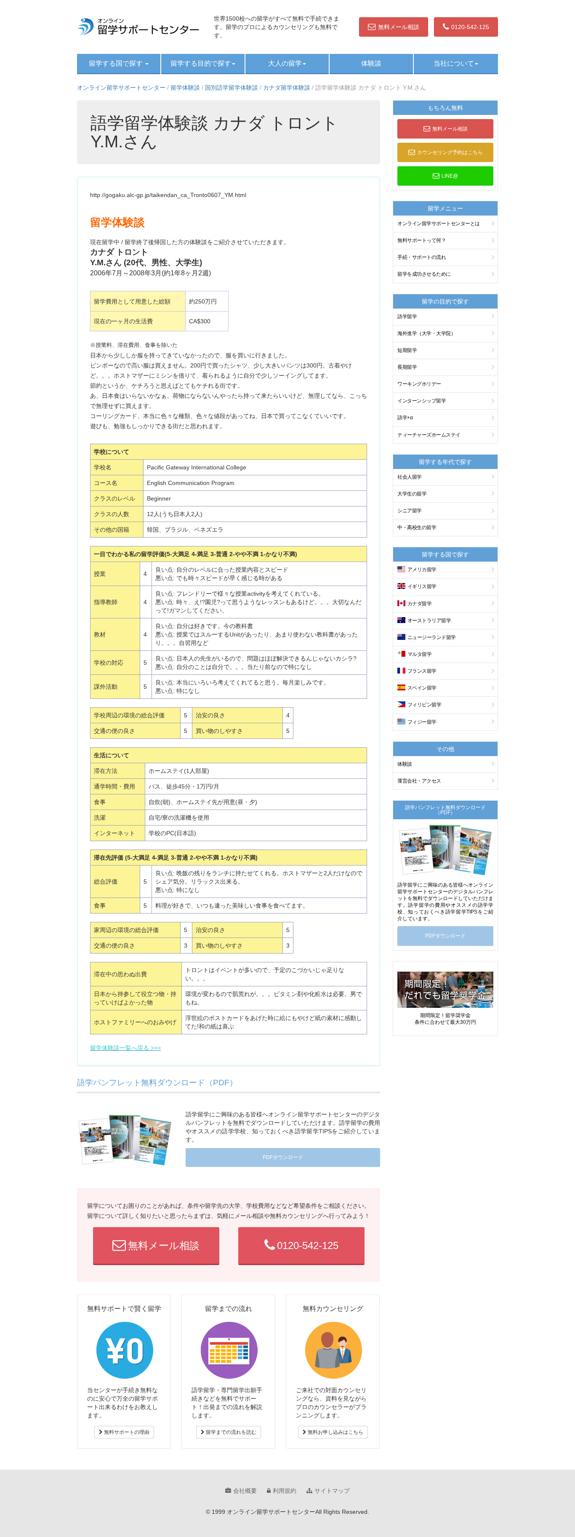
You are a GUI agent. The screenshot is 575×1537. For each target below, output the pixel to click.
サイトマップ (332, 1490)
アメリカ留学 (422, 570)
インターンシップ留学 (421, 401)
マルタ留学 (419, 654)
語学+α (405, 418)
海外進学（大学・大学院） (426, 333)
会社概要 (245, 1490)
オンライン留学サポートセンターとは (438, 223)
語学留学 (407, 317)
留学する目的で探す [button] (200, 63)
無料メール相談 (398, 27)
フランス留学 (422, 671)
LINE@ (450, 176)
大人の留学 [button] (285, 63)
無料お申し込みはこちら (334, 1432)
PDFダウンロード (283, 1157)
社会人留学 (409, 477)
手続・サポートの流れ (421, 257)
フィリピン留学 (424, 705)
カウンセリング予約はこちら (450, 152)
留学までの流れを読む (230, 1432)
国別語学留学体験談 (231, 87)
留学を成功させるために (424, 274)
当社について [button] (454, 63)
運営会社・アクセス (419, 781)
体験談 (371, 63)
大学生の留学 (411, 494)
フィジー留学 (422, 722)
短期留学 (407, 350)
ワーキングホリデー (419, 384)
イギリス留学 (422, 586)
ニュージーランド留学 (431, 637)
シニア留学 (409, 511)
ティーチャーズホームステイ (429, 435)
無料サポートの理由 (126, 1432)
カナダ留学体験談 (286, 87)
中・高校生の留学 (416, 527)
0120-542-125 (470, 27)
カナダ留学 (419, 604)
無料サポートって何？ (421, 240)
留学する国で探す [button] (116, 63)
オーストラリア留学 (429, 620)
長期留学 (407, 367)
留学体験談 (185, 87)
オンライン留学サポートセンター (121, 87)
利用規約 (284, 1490)
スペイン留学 (422, 688)
